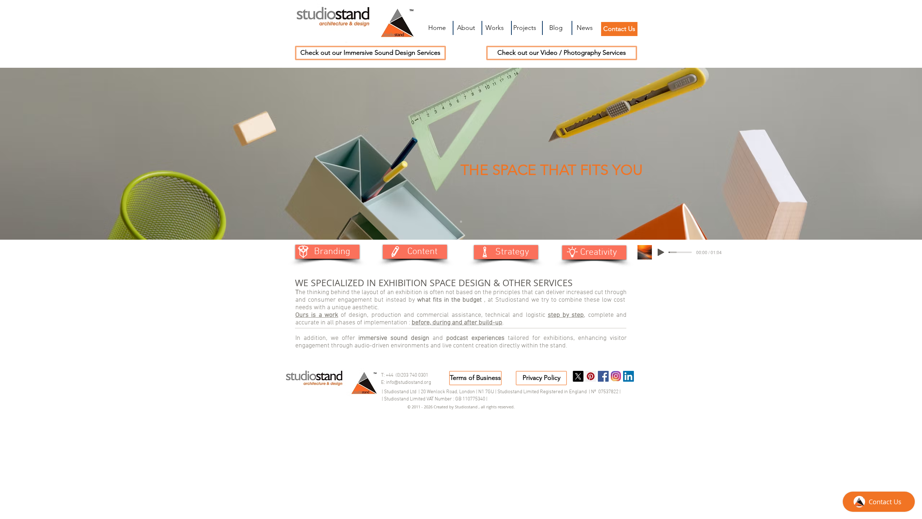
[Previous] (40, 154)
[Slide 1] (461, 222)
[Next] (881, 154)
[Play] (661, 252)
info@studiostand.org (408, 383)
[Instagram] (615, 376)
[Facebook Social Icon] (603, 376)
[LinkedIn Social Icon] (628, 376)
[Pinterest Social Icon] (590, 376)
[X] (578, 376)
